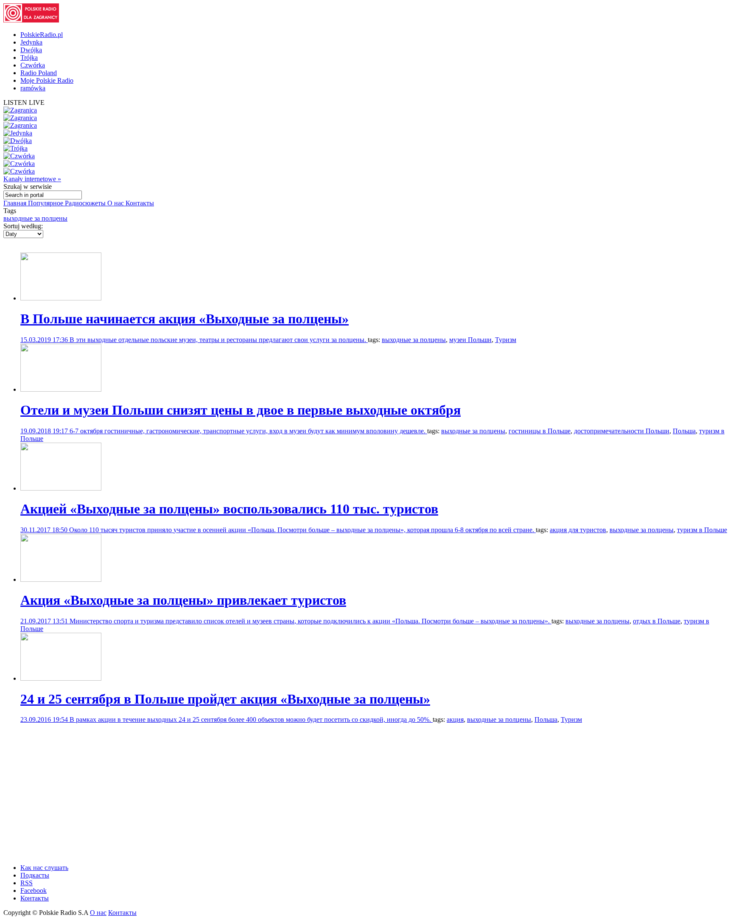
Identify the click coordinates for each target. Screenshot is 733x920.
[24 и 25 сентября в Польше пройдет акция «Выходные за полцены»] (60, 678)
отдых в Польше (656, 621)
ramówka (32, 88)
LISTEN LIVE (24, 102)
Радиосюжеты (86, 203)
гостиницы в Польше (540, 431)
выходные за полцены (35, 218)
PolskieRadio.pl (41, 34)
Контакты (140, 203)
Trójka (29, 57)
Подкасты (34, 875)
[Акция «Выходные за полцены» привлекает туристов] (60, 579)
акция (455, 719)
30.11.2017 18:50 (44, 529)
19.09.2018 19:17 (45, 431)
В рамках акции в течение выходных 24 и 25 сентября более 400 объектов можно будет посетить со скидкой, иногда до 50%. (251, 719)
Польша (684, 431)
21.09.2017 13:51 (45, 621)
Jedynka (31, 42)
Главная (15, 203)
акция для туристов (578, 529)
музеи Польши (470, 339)
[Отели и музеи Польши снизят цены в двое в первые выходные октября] (60, 389)
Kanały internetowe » (32, 178)
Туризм (505, 339)
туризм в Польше (702, 529)
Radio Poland (38, 72)
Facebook (33, 890)
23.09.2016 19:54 (45, 719)
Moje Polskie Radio (46, 80)
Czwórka (32, 65)
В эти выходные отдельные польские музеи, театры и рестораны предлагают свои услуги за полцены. (219, 339)
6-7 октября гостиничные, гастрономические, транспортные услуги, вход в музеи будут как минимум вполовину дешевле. (248, 431)
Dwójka (31, 49)
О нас (116, 203)
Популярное (46, 203)
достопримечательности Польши (621, 431)
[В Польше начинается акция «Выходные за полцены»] (60, 298)
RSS (26, 882)
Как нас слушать (44, 867)
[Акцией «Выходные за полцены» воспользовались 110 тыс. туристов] (60, 488)
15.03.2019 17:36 (45, 339)
